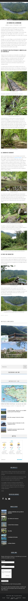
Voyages (8, 597)
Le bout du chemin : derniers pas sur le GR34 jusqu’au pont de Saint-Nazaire (16, 411)
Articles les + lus (14, 381)
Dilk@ (7, 25)
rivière (6, 315)
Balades (24, 597)
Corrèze (11, 25)
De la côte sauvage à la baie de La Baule (15, 417)
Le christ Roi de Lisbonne (13, 524)
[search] (25, 367)
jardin (2, 315)
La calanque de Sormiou (13, 537)
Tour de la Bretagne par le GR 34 (8, 405)
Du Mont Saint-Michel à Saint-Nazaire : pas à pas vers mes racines (13, 404)
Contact (16, 598)
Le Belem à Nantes (11, 543)
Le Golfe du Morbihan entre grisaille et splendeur (16, 512)
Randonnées (19, 597)
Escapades (13, 597)
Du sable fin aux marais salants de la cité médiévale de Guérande (15, 429)
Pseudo (3, 560)
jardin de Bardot (18, 157)
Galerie (11, 598)
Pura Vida (10, 531)
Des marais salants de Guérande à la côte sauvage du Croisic (15, 423)
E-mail (3, 565)
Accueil (3, 597)
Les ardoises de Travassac (13, 518)
